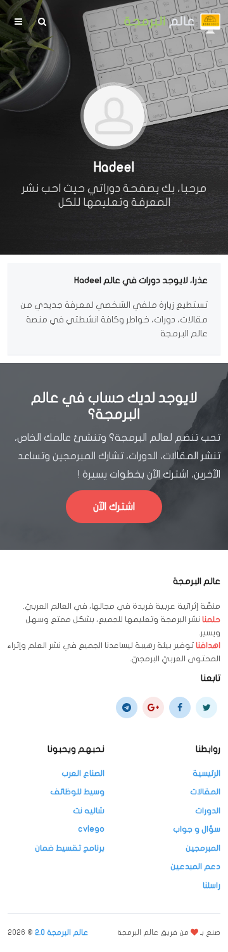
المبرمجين (203, 848)
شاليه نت (88, 810)
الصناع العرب (82, 773)
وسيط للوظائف (77, 791)
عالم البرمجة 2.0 (61, 932)
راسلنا (211, 885)
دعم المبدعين (195, 866)
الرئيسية (206, 773)
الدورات (207, 810)
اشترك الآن (114, 507)
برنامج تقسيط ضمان (69, 848)
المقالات (205, 791)
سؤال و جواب (196, 829)
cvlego (91, 829)
